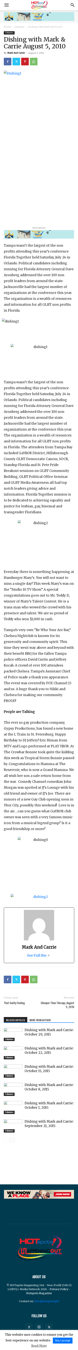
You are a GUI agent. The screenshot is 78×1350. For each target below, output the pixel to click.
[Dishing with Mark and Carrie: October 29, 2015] (13, 1034)
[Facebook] (7, 61)
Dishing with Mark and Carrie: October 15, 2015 (49, 1068)
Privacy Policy (59, 1289)
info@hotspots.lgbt (46, 1301)
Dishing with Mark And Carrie (45, 26)
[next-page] (12, 1140)
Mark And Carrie (16, 52)
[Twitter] (16, 61)
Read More (39, 1346)
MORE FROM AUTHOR (40, 1020)
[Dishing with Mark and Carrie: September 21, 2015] (13, 1126)
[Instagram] (39, 1327)
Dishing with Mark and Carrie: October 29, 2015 (49, 1032)
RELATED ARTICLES (15, 1020)
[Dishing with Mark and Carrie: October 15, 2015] (13, 1071)
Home (7, 26)
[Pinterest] (25, 61)
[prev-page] (6, 1140)
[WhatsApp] (33, 61)
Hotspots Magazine (39, 1293)
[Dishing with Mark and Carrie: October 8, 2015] (13, 1089)
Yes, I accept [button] (62, 1340)
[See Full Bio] (49, 955)
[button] (6, 5)
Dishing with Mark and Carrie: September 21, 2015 (49, 1123)
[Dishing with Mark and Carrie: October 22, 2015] (13, 1052)
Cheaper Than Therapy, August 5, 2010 (57, 1005)
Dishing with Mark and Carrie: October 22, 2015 (49, 1050)
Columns (19, 26)
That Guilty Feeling (14, 1003)
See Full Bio (37, 955)
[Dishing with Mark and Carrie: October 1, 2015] (13, 1107)
